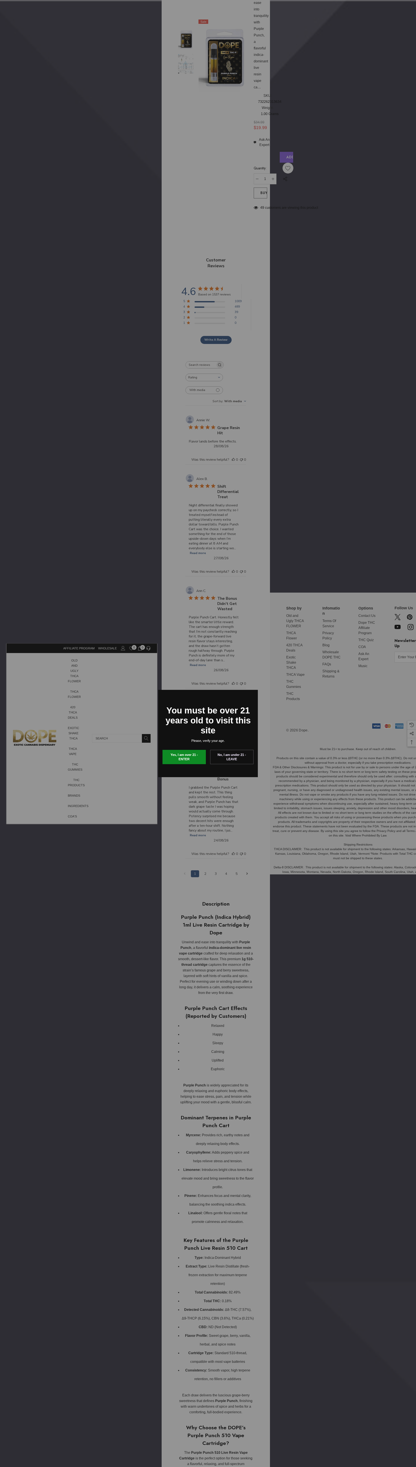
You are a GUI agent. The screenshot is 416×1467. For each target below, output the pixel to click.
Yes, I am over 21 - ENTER (184, 757)
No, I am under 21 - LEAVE (232, 757)
